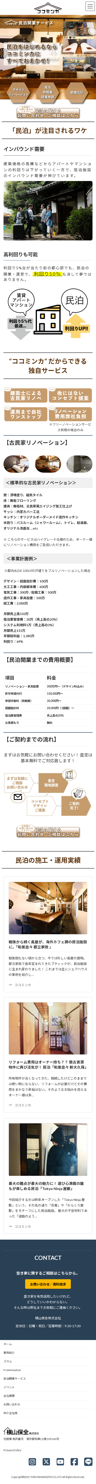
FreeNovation (12, 1370)
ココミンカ (23, 985)
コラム (7, 1361)
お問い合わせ (11, 1404)
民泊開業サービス (14, 1378)
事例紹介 (9, 1352)
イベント (9, 1387)
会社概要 (9, 1396)
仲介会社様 (10, 1413)
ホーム (7, 1344)
